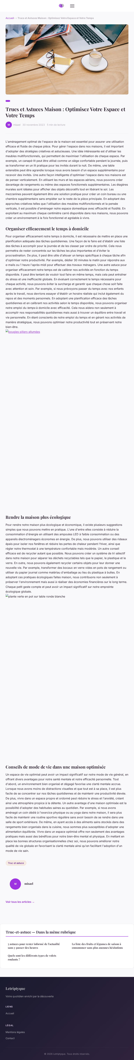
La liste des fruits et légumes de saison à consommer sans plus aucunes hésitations (97, 945)
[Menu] (72, 6)
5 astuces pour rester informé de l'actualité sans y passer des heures (34, 945)
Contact (10, 1038)
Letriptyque (15, 988)
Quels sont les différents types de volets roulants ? (32, 957)
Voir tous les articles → (20, 901)
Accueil (10, 18)
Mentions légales (15, 1032)
